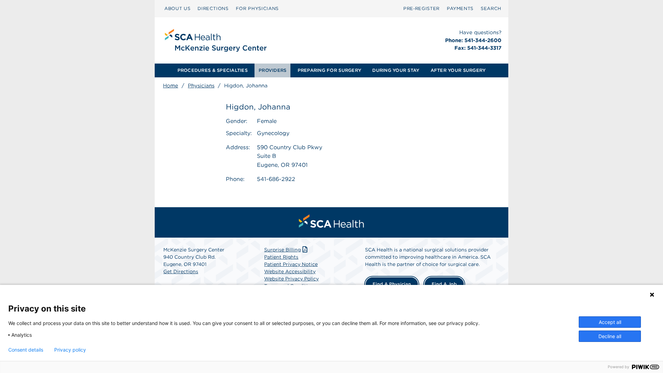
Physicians (201, 86)
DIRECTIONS (213, 8)
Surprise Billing (282, 249)
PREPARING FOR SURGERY (329, 70)
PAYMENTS (460, 8)
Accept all (610, 322)
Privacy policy (70, 350)
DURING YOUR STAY (395, 70)
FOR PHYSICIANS (257, 8)
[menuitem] (177, 8)
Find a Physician (392, 284)
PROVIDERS (272, 70)
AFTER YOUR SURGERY (458, 70)
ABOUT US (177, 8)
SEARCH (491, 8)
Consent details (25, 350)
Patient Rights (281, 257)
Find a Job (444, 284)
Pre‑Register (421, 8)
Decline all (609, 336)
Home (170, 86)
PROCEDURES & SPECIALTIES (212, 70)
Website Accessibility (290, 271)
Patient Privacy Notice (291, 264)
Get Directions (180, 271)
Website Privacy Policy (291, 278)
